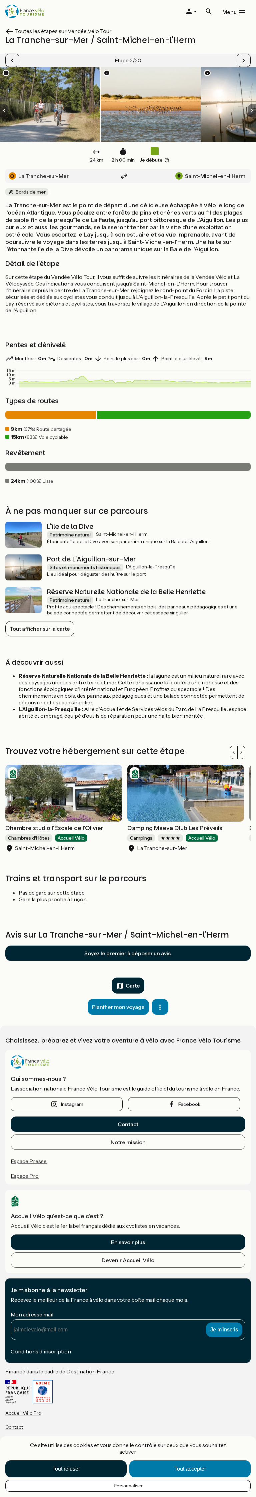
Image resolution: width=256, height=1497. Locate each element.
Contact (128, 1124)
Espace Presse (29, 1161)
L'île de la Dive (70, 526)
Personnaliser (128, 1485)
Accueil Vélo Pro (23, 1413)
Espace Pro (25, 1175)
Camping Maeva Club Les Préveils (174, 828)
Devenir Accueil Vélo (128, 1260)
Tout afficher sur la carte (40, 628)
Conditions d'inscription (41, 1351)
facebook (189, 1104)
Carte (133, 985)
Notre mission (128, 1142)
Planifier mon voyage (118, 1007)
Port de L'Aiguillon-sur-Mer (91, 559)
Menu (229, 12)
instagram (72, 1104)
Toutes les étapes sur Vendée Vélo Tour (63, 31)
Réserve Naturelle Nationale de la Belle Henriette (126, 591)
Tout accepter (190, 1469)
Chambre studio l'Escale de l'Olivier (54, 828)
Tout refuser (66, 1469)
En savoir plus (128, 1242)
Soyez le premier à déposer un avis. (128, 953)
